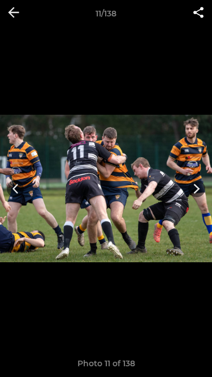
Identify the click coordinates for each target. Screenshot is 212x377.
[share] (198, 13)
